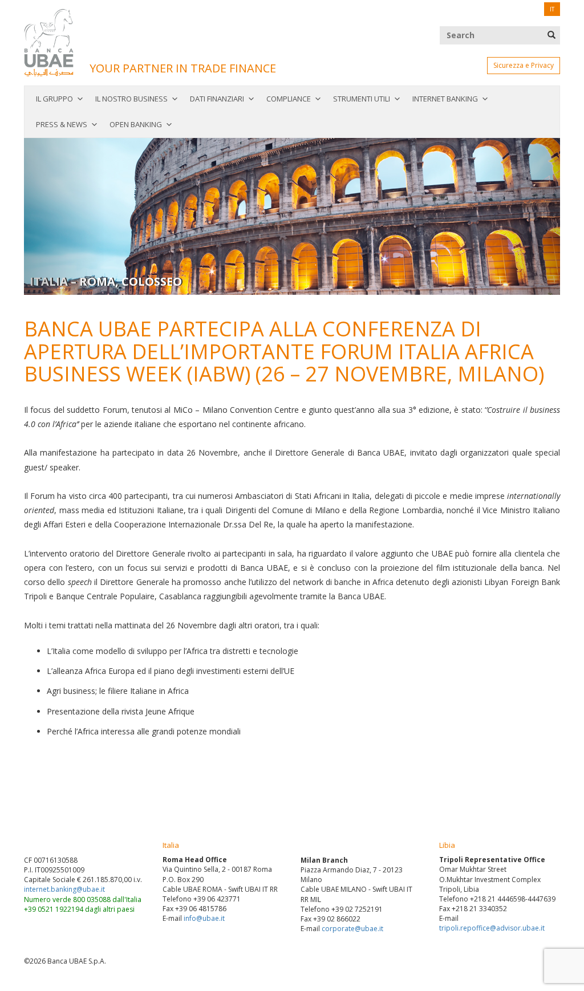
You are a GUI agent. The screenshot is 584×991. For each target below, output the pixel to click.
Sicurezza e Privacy (523, 65)
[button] (64, 216)
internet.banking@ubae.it (64, 889)
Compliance (288, 99)
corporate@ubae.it (352, 928)
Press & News (61, 124)
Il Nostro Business (131, 99)
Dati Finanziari (217, 99)
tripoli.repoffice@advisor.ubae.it (492, 928)
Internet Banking (445, 99)
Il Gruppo (54, 99)
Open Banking (136, 124)
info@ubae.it (204, 918)
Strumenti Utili (361, 99)
